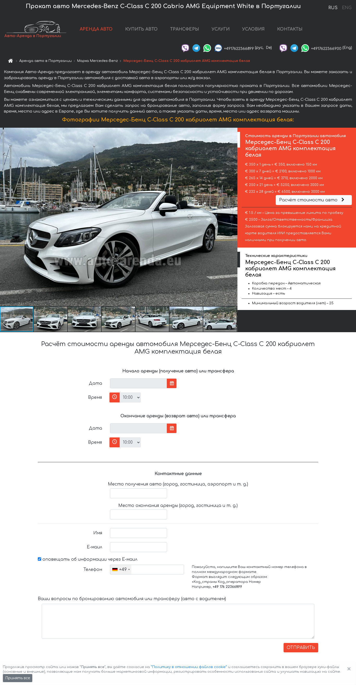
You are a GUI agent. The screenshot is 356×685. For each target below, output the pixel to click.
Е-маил (94, 547)
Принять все (17, 678)
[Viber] (185, 48)
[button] (51, 319)
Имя (97, 533)
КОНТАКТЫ (290, 29)
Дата (95, 383)
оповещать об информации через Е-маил (89, 559)
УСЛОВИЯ (253, 29)
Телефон (92, 569)
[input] (138, 383)
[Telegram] (196, 48)
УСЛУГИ (221, 29)
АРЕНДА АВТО (96, 29)
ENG (346, 7)
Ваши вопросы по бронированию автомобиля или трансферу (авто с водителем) (132, 598)
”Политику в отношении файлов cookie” (189, 667)
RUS (332, 7)
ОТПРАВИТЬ (301, 647)
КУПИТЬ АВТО (141, 29)
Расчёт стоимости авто (309, 200)
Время (95, 397)
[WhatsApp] (207, 48)
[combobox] (120, 569)
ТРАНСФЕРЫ (184, 29)
